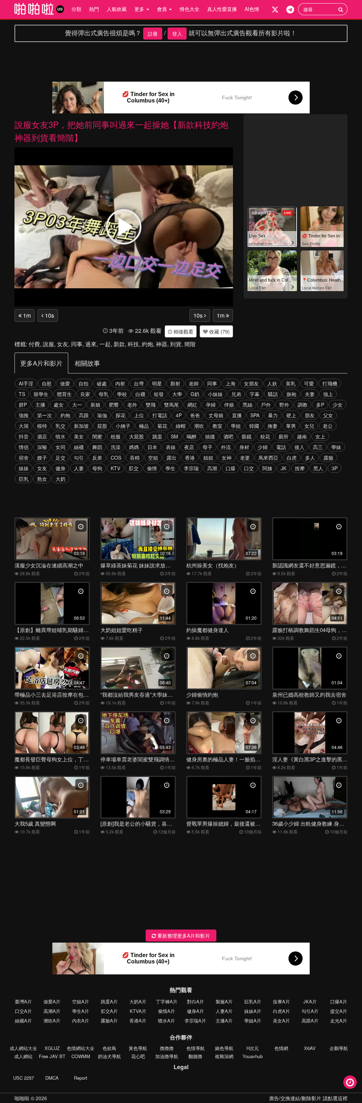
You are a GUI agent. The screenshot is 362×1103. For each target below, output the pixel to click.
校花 (265, 436)
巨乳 (24, 478)
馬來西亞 (268, 457)
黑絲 (247, 404)
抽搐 (210, 436)
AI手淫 (26, 383)
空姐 (153, 457)
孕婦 (211, 404)
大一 (77, 404)
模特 (42, 425)
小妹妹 (215, 393)
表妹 (171, 446)
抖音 (24, 436)
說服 (48, 344)
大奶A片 (137, 1001)
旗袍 (291, 393)
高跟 (84, 415)
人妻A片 (224, 1011)
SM (174, 436)
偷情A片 (166, 1011)
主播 (40, 404)
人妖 (272, 383)
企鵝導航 (338, 1048)
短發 (159, 393)
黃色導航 (138, 1048)
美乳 (291, 383)
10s (48, 315)
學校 (122, 393)
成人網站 (23, 1056)
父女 (328, 415)
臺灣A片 (23, 1001)
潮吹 (199, 425)
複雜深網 (224, 1056)
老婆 (245, 457)
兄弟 (236, 393)
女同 (60, 446)
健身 (60, 468)
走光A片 (338, 1020)
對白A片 (195, 1001)
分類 (76, 8)
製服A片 (224, 1001)
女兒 (309, 425)
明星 (157, 383)
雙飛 (151, 404)
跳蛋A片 (109, 1001)
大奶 (60, 478)
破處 (102, 383)
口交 (249, 468)
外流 (226, 446)
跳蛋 (157, 436)
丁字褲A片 (166, 1001)
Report (80, 1077)
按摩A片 (281, 1001)
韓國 (254, 425)
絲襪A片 (23, 1020)
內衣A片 (80, 1020)
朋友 (310, 415)
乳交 (60, 425)
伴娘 (229, 404)
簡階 (189, 344)
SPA (254, 415)
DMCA (52, 1077)
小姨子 (123, 425)
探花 (120, 415)
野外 (284, 404)
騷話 (273, 393)
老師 (194, 383)
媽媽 (134, 446)
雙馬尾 (171, 404)
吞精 (135, 457)
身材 (244, 446)
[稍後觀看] (350, 1082)
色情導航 (195, 1048)
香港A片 (137, 1020)
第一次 (44, 415)
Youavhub (253, 1056)
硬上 (291, 415)
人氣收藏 (117, 8)
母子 (207, 446)
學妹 (336, 446)
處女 (59, 404)
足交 (60, 457)
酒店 (42, 436)
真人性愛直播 (222, 8)
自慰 (47, 383)
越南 (302, 436)
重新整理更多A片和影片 (183, 935)
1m (26, 315)
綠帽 (181, 425)
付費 (34, 344)
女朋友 (251, 383)
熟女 (42, 478)
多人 (310, 457)
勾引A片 (310, 1011)
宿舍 (24, 457)
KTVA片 (138, 1011)
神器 (161, 344)
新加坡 (81, 425)
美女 (79, 436)
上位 (139, 415)
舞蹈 (97, 446)
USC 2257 (23, 1077)
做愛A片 (51, 1001)
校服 (116, 436)
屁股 (102, 425)
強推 (24, 415)
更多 (140, 8)
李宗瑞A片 (195, 1020)
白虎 (292, 457)
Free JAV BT (52, 1056)
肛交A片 (109, 1011)
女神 (227, 457)
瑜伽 (102, 415)
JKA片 (310, 1001)
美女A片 (281, 1020)
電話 (281, 446)
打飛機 (329, 383)
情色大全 (189, 8)
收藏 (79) (219, 331)
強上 (328, 393)
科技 (133, 344)
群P (23, 404)
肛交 (134, 468)
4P (179, 415)
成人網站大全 (23, 1048)
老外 (132, 404)
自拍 (83, 383)
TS (22, 393)
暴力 (273, 415)
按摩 (300, 468)
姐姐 (208, 457)
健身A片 (195, 1011)
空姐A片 (80, 1001)
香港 (190, 457)
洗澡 (116, 446)
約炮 (147, 344)
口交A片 (23, 1011)
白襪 (140, 393)
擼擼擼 (167, 1048)
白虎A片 (281, 1011)
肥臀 (114, 404)
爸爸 (195, 415)
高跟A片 (310, 1020)
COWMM (80, 1056)
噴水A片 (166, 1020)
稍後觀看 (182, 331)
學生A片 (80, 1011)
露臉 (328, 457)
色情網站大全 (80, 1048)
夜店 (189, 446)
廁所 (283, 436)
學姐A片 (252, 1020)
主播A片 (224, 1020)
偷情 (152, 468)
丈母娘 (216, 415)
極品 (144, 425)
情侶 (24, 446)
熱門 (94, 8)
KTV (115, 468)
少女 (338, 404)
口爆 (230, 468)
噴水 (60, 436)
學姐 (236, 425)
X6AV (310, 1048)
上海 (230, 383)
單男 (291, 425)
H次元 (252, 1048)
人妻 (79, 468)
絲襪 (79, 446)
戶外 (266, 404)
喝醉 (192, 436)
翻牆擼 (195, 1056)
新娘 (95, 404)
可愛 (309, 383)
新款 (119, 344)
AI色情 (252, 8)
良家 (85, 393)
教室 (217, 425)
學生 (170, 468)
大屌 (24, 425)
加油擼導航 (166, 1056)
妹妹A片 (252, 1011)
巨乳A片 (252, 1001)
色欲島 (109, 1048)
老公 (328, 425)
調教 (303, 404)
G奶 (195, 393)
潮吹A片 (51, 1020)
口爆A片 (338, 1001)
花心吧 (138, 1056)
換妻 (273, 425)
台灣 (139, 383)
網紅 (192, 404)
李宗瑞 (191, 468)
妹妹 (24, 468)
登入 (177, 33)
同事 (76, 344)
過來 (91, 344)
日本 (152, 446)
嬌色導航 (224, 1048)
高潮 (212, 468)
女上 (320, 436)
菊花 (162, 425)
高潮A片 (51, 1011)
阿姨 (267, 468)
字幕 (254, 393)
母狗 (97, 468)
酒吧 (228, 436)
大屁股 (136, 436)
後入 (299, 446)
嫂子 (42, 457)
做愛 (65, 383)
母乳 (104, 393)
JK (283, 468)
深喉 (42, 446)
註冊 (153, 33)
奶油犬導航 (109, 1056)
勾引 (79, 457)
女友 (62, 344)
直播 (237, 415)
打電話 (159, 415)
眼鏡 (247, 436)
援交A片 (338, 1011)
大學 (177, 393)
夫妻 (310, 393)
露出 (171, 457)
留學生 (41, 393)
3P (335, 468)
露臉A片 (109, 1020)
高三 (318, 446)
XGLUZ (52, 1048)
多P (320, 404)
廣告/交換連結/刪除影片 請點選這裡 (308, 1098)
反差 (97, 457)
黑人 (318, 468)
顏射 (175, 383)
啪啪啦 (21, 1098)
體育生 (64, 393)
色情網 (281, 1048)
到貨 (175, 344)
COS (116, 457)
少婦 (263, 446)
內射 (120, 383)
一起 (105, 344)
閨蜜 (97, 436)
